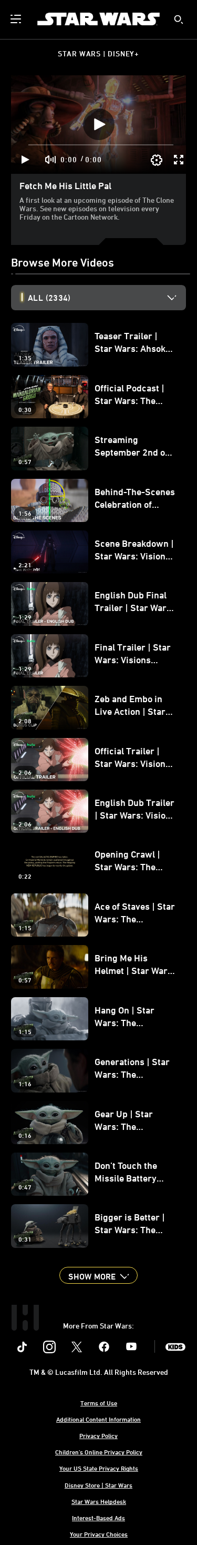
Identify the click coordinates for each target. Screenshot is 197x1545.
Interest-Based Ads (98, 1517)
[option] (107, 297)
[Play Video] (99, 124)
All (49, 297)
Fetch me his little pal (65, 185)
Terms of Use (98, 1402)
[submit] (178, 19)
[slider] (100, 145)
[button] (98, 1275)
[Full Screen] (179, 159)
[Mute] (51, 159)
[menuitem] (17, 19)
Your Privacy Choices (99, 1534)
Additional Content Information (98, 1419)
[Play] (25, 159)
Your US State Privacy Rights (98, 1468)
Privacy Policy (98, 1435)
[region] (98, 124)
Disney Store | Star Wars (98, 1485)
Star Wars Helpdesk (98, 1501)
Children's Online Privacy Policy (98, 1451)
